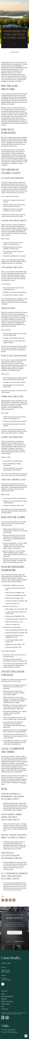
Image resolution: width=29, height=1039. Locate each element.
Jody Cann (23, 782)
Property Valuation (7, 1001)
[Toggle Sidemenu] (26, 3)
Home (2, 994)
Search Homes (5, 1004)
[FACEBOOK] (2, 984)
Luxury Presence (11, 1029)
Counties (4, 998)
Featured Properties (7, 996)
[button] (14, 932)
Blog (2, 1006)
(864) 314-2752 (19, 941)
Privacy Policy (14, 1032)
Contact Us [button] (4, 1009)
